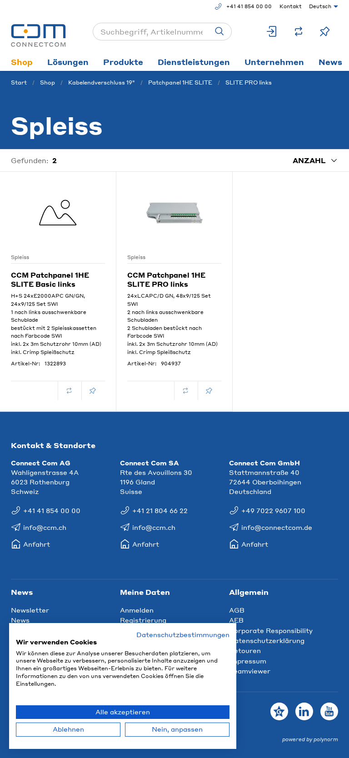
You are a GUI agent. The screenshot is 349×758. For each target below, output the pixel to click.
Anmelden (137, 610)
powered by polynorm (310, 739)
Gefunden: (30, 160)
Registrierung (143, 620)
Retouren (245, 650)
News (20, 620)
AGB (236, 610)
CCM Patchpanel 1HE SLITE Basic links (50, 279)
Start (19, 82)
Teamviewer (249, 671)
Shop (22, 62)
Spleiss (20, 257)
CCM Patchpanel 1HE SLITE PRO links (166, 279)
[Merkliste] (325, 31)
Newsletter (30, 610)
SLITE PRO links (248, 82)
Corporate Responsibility (271, 630)
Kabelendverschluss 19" (101, 82)
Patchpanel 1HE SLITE (180, 82)
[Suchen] (219, 31)
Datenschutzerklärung (266, 640)
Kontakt (290, 6)
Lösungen (68, 62)
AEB (236, 620)
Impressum (247, 661)
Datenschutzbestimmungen (182, 634)
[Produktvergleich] (298, 31)
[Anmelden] (272, 31)
